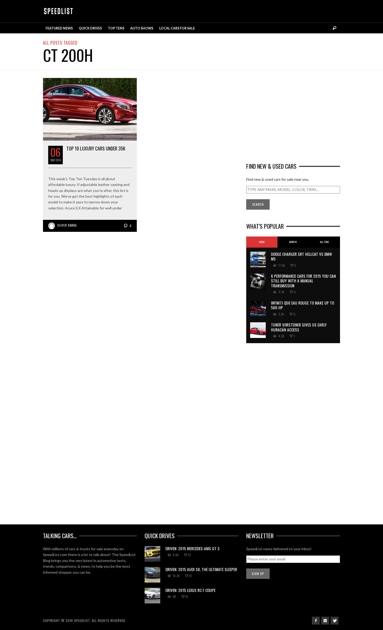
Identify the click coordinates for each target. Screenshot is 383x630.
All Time (324, 242)
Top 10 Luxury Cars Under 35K (95, 148)
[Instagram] (325, 621)
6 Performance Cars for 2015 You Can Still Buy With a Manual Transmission (303, 280)
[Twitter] (334, 621)
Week (261, 242)
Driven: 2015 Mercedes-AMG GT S (192, 548)
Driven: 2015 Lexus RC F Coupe (190, 590)
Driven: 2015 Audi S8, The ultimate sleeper (201, 569)
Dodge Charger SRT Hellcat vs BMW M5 (301, 256)
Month (293, 242)
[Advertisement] (293, 114)
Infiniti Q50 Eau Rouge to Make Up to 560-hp (302, 305)
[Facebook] (316, 621)
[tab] (261, 242)
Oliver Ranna (67, 225)
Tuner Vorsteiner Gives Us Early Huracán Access (299, 327)
